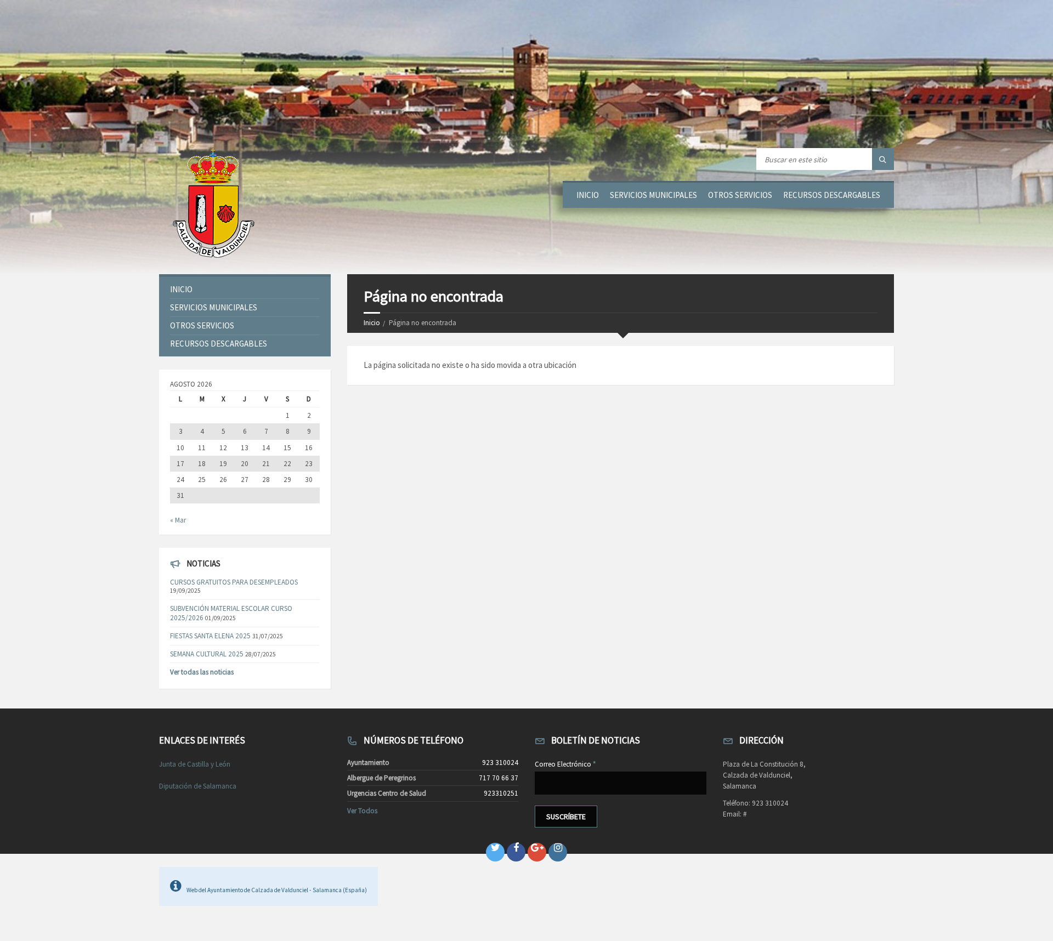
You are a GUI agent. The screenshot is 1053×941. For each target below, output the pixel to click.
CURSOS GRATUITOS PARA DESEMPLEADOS (234, 582)
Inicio (587, 195)
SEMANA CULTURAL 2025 (207, 654)
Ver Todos (362, 810)
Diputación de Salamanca (197, 786)
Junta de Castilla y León (194, 764)
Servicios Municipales (653, 195)
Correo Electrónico (565, 764)
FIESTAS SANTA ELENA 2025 (210, 635)
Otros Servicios (740, 195)
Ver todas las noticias (202, 672)
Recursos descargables (831, 195)
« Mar (178, 520)
